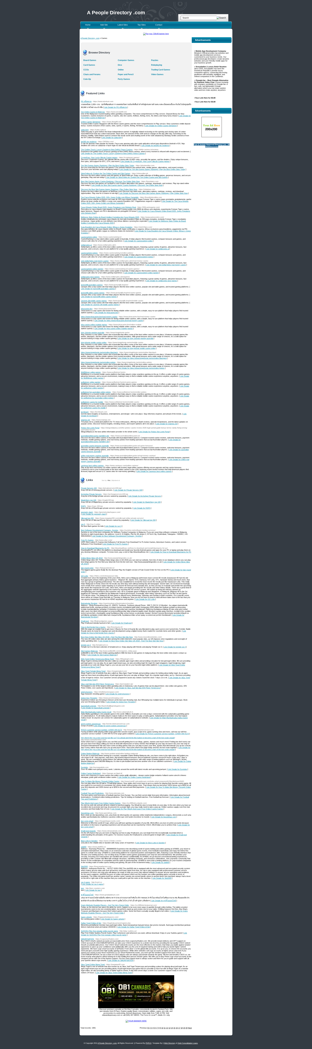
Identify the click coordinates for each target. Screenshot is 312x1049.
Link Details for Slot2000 (161, 878)
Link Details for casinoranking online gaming (141, 273)
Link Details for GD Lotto (145, 599)
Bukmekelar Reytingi (89, 603)
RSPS (83, 506)
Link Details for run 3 (113, 526)
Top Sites (141, 25)
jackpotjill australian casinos (92, 285)
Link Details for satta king (112, 137)
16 (177, 1028)
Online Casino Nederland (91, 773)
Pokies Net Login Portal (90, 428)
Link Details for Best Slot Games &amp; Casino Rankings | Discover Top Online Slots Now (126, 185)
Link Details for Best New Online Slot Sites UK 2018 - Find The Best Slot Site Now (131, 641)
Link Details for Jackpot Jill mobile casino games (100, 305)
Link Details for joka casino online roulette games (113, 328)
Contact (158, 25)
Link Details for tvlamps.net (166, 424)
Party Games (124, 79)
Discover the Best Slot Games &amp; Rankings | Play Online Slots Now (109, 189)
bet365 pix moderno (89, 142)
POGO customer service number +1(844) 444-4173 (101, 730)
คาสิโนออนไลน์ (87, 895)
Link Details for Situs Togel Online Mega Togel (114, 973)
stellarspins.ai (86, 245)
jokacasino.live (86, 309)
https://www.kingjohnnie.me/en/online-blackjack (99, 352)
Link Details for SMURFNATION (120, 960)
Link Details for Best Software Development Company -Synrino (117, 536)
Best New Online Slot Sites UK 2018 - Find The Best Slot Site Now (107, 637)
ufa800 (83, 847)
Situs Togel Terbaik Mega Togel (93, 671)
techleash (85, 412)
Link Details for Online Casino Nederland (134, 777)
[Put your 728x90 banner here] (156, 34)
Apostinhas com (87, 813)
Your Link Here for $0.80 (205, 98)
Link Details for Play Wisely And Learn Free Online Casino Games (137, 809)
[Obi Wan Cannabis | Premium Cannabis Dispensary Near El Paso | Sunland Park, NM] (136, 1008)
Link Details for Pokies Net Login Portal (154, 432)
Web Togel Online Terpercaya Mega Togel (97, 659)
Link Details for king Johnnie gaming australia (135, 338)
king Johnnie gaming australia (92, 333)
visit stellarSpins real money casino (95, 261)
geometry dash (87, 512)
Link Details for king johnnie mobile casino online (137, 348)
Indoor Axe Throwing (89, 698)
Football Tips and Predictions (92, 793)
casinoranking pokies (89, 253)
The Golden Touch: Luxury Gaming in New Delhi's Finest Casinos (107, 150)
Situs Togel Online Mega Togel (93, 964)
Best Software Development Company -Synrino (99, 530)
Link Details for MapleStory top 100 (147, 502)
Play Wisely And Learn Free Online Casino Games (101, 803)
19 (184, 1028)
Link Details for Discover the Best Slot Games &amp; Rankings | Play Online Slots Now (153, 193)
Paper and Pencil (125, 74)
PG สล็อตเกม (86, 101)
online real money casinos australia (95, 456)
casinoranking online (89, 237)
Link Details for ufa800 (160, 862)
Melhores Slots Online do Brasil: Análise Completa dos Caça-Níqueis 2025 (110, 217)
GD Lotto (84, 576)
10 (162, 1028)
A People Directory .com (116, 12)
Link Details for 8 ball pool (121, 623)
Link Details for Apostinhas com (163, 817)
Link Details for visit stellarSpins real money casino (166, 265)
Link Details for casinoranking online (138, 241)
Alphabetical (116, 480)
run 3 (83, 524)
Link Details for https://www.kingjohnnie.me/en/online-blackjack (142, 358)
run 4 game (85, 882)
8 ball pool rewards (88, 831)
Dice (120, 65)
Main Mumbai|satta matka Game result (96, 712)
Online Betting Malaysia (90, 753)
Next (190, 1028)
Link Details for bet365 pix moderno (155, 145)
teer (82, 888)
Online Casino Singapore (90, 122)
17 (179, 1028)
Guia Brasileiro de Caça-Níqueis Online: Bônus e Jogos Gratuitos (106, 227)
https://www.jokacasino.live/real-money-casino (99, 317)
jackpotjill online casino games (92, 293)
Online (121, 70)
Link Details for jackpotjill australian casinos (98, 289)
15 (174, 1028)
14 (172, 1028)
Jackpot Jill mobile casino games (94, 301)
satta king (85, 130)
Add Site (104, 25)
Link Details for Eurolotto (177, 769)
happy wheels (86, 917)
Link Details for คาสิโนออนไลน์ (163, 901)
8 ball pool (85, 621)
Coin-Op (87, 79)
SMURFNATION (87, 939)
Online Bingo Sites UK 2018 (92, 558)
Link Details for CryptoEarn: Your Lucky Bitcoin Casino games (145, 161)
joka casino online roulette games (94, 325)
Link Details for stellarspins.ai (157, 249)
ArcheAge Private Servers (91, 494)
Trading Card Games (160, 70)
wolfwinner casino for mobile (92, 402)
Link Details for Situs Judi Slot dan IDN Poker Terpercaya (137, 688)
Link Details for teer (93, 890)
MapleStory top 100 (88, 500)
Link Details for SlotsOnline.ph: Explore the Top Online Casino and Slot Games (137, 177)
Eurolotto (84, 767)
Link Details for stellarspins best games (161, 281)
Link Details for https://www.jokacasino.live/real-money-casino (118, 320)
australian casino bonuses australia (95, 446)
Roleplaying (156, 65)
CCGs (86, 70)
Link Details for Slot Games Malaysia (102, 655)
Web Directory (170, 1043)
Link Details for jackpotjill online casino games (99, 297)
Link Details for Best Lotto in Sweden (150, 843)
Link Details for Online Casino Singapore (161, 126)
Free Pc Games (87, 540)
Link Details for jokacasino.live (106, 313)
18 (182, 1028)
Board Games (89, 60)
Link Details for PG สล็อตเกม (115, 107)
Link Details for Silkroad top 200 (143, 520)
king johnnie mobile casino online (93, 342)
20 (187, 1028)
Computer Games (126, 60)
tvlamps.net (85, 420)
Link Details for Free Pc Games (115, 544)
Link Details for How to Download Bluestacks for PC (170, 552)
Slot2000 (84, 866)
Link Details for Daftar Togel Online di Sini (133, 927)
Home (88, 25)
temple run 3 (86, 645)
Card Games (89, 65)
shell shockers (86, 692)
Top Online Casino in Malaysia (93, 112)
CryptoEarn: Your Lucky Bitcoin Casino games (99, 157)
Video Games (157, 74)
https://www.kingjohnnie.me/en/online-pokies (98, 362)
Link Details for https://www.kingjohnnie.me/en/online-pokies (141, 368)
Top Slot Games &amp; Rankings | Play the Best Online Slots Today (107, 165)
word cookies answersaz (91, 724)
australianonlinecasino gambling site (95, 436)
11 (165, 1028)
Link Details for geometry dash (94, 514)
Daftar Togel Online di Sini (91, 923)
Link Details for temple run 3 (175, 647)
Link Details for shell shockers (117, 694)
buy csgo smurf (87, 821)
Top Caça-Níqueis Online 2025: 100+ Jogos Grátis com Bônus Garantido (109, 197)
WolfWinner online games (91, 372)
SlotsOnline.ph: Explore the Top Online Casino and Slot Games (105, 173)
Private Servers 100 (89, 488)
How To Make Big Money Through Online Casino (100, 781)
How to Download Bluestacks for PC (95, 548)
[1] (148, 1028)
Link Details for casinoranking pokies (138, 257)
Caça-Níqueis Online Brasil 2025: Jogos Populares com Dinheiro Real (108, 207)
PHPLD (148, 1043)
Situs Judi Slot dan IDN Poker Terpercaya (97, 684)
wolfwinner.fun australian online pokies (96, 392)
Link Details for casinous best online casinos (154, 471)
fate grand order (87, 568)
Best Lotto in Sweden (89, 841)
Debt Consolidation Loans (188, 1043)
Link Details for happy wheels (112, 919)
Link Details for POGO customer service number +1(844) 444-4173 (162, 734)
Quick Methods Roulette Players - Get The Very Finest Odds (105, 905)
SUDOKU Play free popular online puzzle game (99, 931)
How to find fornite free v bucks (93, 627)
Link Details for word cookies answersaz (110, 726)
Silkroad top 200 (87, 518)
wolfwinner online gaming (90, 382)
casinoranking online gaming (92, 269)
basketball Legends (88, 706)
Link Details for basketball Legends (95, 708)
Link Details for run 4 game (92, 884)
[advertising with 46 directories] (136, 1021)
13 (169, 1028)
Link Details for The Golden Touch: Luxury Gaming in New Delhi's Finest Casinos (113, 153)
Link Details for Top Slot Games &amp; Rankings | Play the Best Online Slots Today (152, 169)
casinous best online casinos (92, 465)
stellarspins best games (90, 277)
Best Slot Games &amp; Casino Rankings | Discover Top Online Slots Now (110, 181)
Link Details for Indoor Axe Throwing (121, 702)
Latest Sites (122, 25)
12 (167, 1028)
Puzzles (154, 60)
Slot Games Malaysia (89, 651)
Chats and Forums (91, 74)
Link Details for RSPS (141, 508)
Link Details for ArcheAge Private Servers (144, 496)
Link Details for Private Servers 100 (128, 490)
